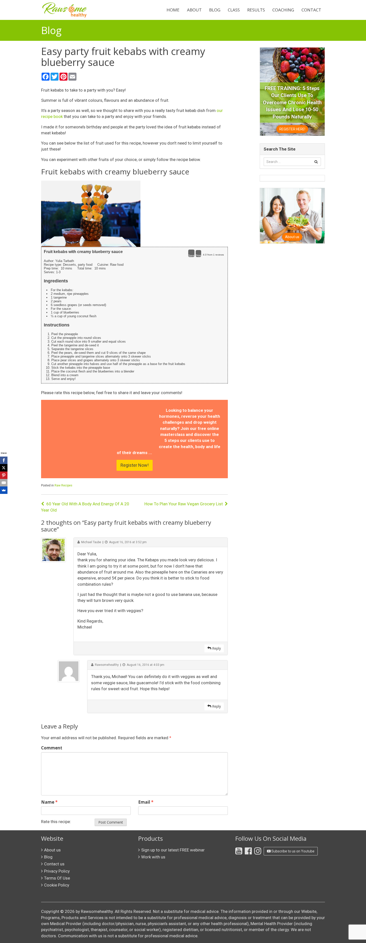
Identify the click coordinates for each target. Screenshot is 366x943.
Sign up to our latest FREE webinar (173, 849)
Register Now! (135, 465)
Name (49, 802)
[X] (3, 468)
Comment (51, 748)
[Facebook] (3, 460)
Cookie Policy (56, 885)
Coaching (283, 10)
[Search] (316, 161)
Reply (216, 648)
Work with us (153, 856)
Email (145, 802)
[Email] (3, 482)
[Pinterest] (3, 475)
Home (173, 10)
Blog (214, 10)
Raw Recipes (63, 485)
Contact (311, 10)
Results (256, 10)
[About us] (292, 215)
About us (52, 849)
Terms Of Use (57, 878)
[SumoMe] (3, 490)
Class (234, 10)
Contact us (54, 863)
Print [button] (198, 255)
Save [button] (191, 255)
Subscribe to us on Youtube (292, 851)
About (194, 10)
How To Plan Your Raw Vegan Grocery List (183, 503)
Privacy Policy (57, 871)
